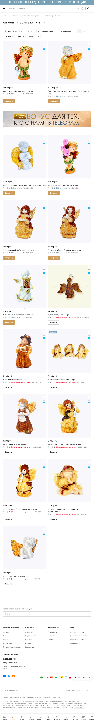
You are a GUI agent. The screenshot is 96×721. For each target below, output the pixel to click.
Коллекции (7, 643)
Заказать (53, 322)
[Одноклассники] (13, 676)
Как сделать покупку (78, 636)
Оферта (88, 690)
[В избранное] (44, 46)
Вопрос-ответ (75, 643)
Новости (28, 640)
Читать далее (79, 708)
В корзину (9, 101)
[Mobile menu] (3, 8)
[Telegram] (8, 676)
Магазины (52, 636)
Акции (5, 636)
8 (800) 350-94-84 (10, 659)
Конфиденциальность (74, 690)
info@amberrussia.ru (11, 663)
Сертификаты (30, 636)
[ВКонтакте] (4, 676)
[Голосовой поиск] (82, 8)
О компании (30, 632)
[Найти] (88, 8)
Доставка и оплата (77, 632)
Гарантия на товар (78, 640)
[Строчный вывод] (84, 31)
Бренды (6, 640)
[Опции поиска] (77, 8)
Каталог (6, 632)
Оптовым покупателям (12, 647)
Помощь (51, 640)
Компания (29, 627)
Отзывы (28, 643)
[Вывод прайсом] (89, 31)
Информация (53, 627)
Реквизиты (29, 647)
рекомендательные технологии (48, 697)
